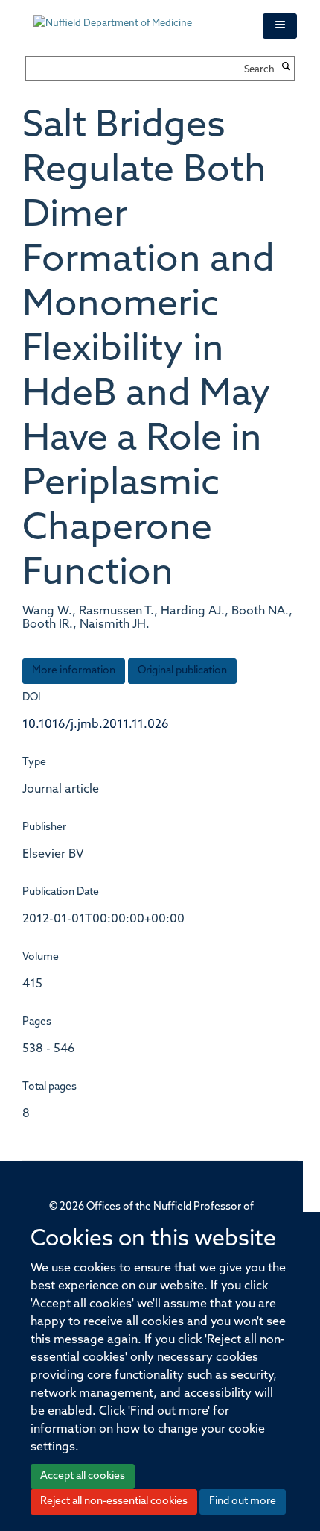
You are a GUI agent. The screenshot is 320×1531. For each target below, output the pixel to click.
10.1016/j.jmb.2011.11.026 (95, 725)
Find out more (242, 1501)
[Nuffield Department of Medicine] (136, 16)
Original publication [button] (182, 670)
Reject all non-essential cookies (114, 1501)
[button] (280, 26)
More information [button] (73, 670)
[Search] (286, 68)
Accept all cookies (82, 1476)
